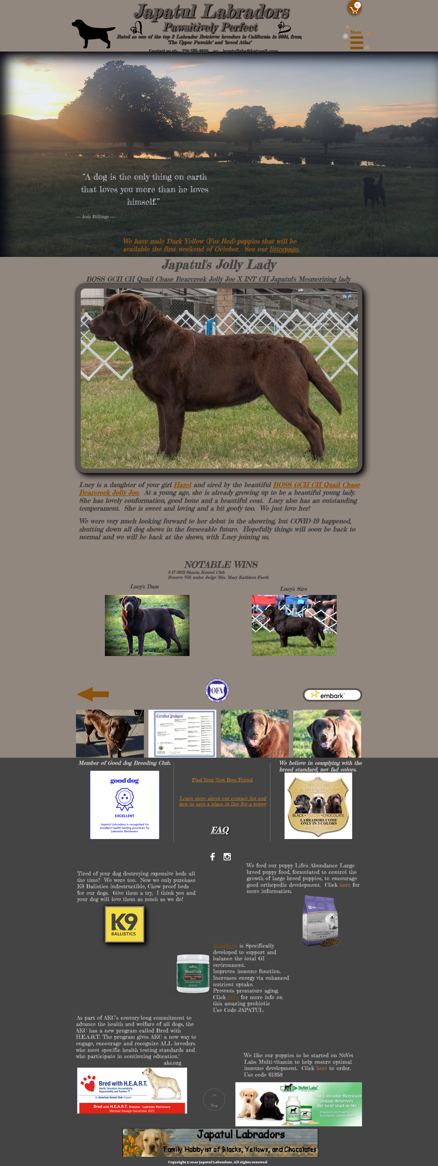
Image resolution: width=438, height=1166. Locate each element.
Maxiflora (225, 945)
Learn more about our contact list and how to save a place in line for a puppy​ (222, 801)
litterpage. (284, 249)
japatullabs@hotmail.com (250, 49)
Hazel (182, 484)
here (233, 997)
